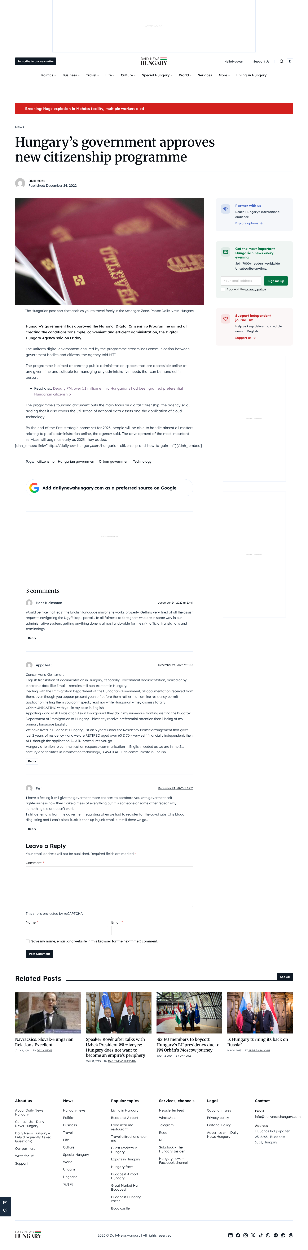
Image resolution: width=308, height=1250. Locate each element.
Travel (91, 75)
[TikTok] (261, 1235)
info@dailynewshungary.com (278, 1116)
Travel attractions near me (129, 1138)
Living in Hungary (251, 75)
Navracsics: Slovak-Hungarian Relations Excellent (44, 1042)
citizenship (45, 461)
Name (32, 922)
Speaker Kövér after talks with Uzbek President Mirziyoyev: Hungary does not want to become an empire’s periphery (115, 1047)
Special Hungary (156, 75)
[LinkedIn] (230, 1235)
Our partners (25, 1148)
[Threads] (291, 1235)
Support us (243, 337)
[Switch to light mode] (290, 61)
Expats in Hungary (125, 1159)
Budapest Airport (124, 1118)
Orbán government (114, 461)
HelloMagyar (233, 61)
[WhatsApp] (268, 1235)
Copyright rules (219, 1110)
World (184, 75)
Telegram (166, 1125)
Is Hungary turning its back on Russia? (257, 1042)
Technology (142, 461)
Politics (47, 75)
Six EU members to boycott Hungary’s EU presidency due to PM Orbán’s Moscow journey (188, 1045)
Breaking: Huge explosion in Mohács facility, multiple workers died (84, 108)
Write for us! (24, 1156)
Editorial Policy (219, 1125)
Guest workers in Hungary (124, 1150)
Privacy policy (218, 1118)
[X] (253, 1235)
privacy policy (255, 289)
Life (108, 75)
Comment (35, 863)
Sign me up (276, 281)
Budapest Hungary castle (126, 1199)
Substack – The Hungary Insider (172, 1149)
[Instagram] (245, 1235)
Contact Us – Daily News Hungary (29, 1124)
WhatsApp (167, 1118)
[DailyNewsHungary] (154, 61)
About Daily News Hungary (29, 1112)
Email (117, 922)
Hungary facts (122, 1167)
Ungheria (70, 1177)
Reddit (164, 1132)
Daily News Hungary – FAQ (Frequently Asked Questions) (33, 1137)
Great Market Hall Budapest (125, 1187)
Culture (127, 75)
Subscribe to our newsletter (35, 61)
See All (285, 977)
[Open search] (282, 61)
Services (205, 75)
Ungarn (69, 1169)
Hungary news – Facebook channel (173, 1160)
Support (21, 1163)
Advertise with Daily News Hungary (222, 1134)
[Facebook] (238, 1235)
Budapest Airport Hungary (124, 1176)
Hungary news (74, 1110)
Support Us (261, 61)
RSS (162, 1140)
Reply (32, 638)
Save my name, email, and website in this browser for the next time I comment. (94, 941)
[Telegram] (276, 1235)
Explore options (246, 223)
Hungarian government (77, 461)
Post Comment (39, 954)
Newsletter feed (171, 1110)
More (223, 75)
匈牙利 (68, 1184)
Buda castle (120, 1208)
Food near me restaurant (122, 1127)
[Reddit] (283, 1235)
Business (69, 75)
